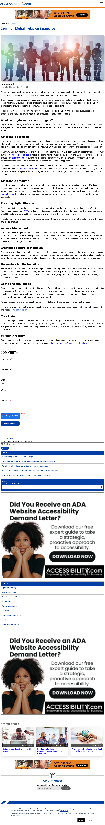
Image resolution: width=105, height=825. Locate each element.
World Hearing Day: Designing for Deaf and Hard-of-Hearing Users (25, 466)
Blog (14, 24)
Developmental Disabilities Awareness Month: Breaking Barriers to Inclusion (29, 461)
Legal (4, 620)
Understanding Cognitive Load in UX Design (17, 457)
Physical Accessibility (10, 606)
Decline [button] (90, 820)
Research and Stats (9, 592)
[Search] (101, 487)
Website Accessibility (10, 597)
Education (5, 611)
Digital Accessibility (9, 588)
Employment (6, 601)
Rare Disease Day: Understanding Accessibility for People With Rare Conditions (30, 471)
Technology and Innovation (11, 615)
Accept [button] (81, 820)
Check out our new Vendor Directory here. (69, 343)
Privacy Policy (64, 810)
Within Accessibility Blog (9, 484)
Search (4, 481)
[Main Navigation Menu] (101, 3)
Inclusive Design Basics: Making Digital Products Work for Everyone (26, 475)
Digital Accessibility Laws (11, 624)
